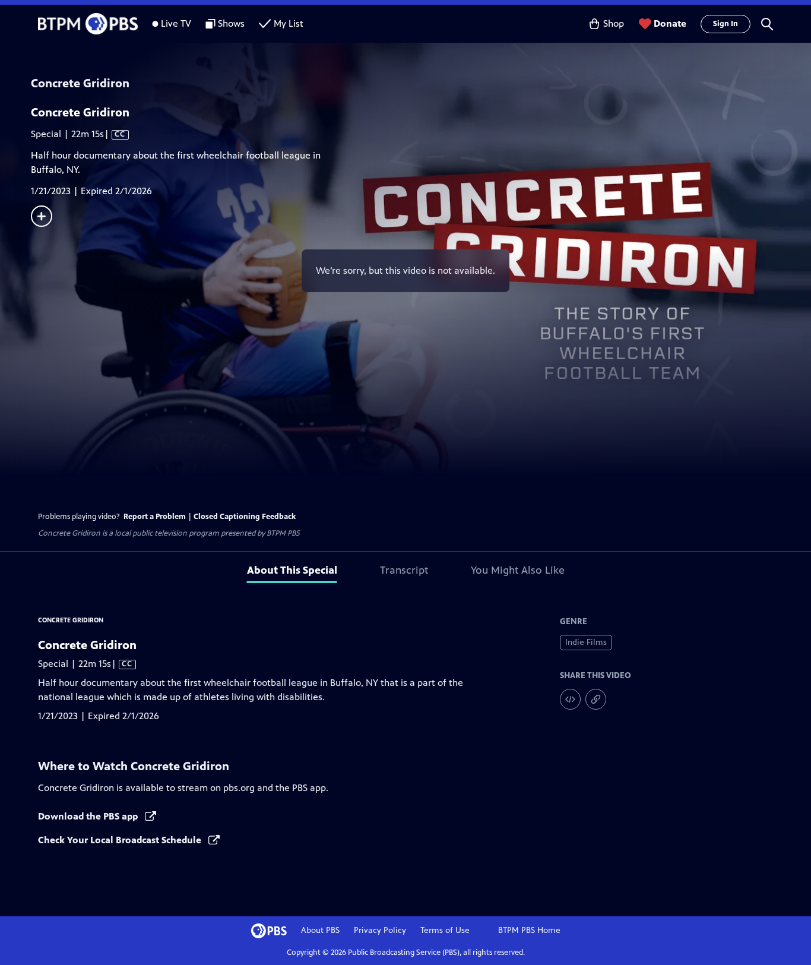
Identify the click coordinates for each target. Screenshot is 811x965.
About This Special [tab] (292, 570)
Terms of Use (445, 930)
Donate (670, 23)
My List (288, 23)
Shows (231, 23)
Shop (613, 23)
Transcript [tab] (404, 570)
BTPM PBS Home (529, 930)
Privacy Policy (380, 930)
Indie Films (586, 642)
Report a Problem (154, 516)
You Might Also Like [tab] (518, 570)
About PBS (320, 930)
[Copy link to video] (595, 699)
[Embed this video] (570, 699)
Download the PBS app (89, 816)
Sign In (725, 24)
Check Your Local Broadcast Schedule (121, 840)
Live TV (176, 23)
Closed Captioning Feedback (245, 516)
